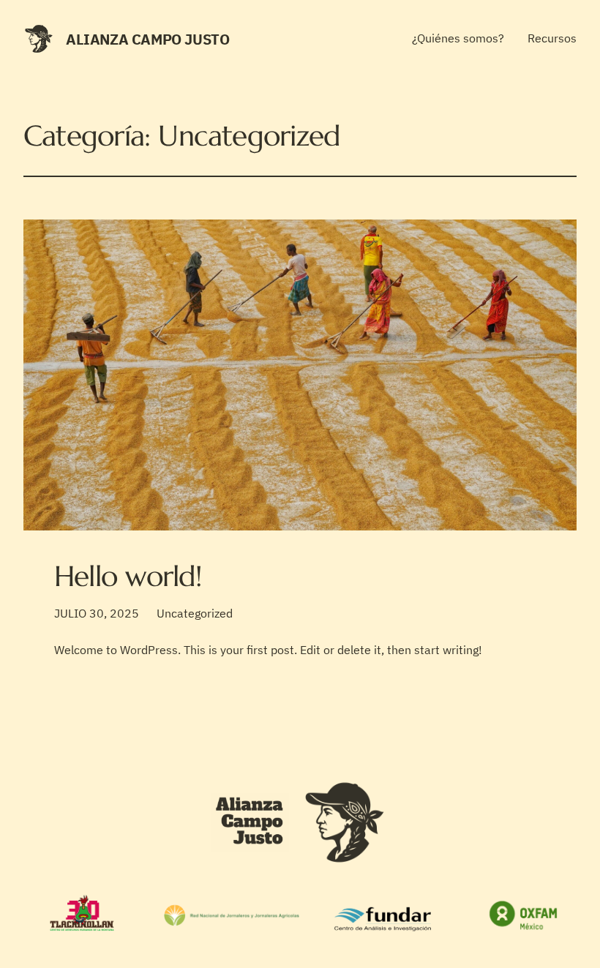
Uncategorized (195, 613)
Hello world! (128, 576)
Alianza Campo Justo (147, 39)
